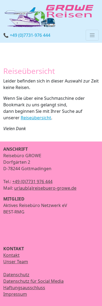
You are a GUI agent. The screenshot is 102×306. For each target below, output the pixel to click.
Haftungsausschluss (24, 288)
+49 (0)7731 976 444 (32, 182)
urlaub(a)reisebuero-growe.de (45, 188)
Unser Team (15, 262)
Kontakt (11, 255)
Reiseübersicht (36, 118)
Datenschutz (16, 275)
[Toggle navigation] (92, 35)
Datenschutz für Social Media (33, 281)
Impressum (15, 294)
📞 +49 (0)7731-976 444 (26, 35)
